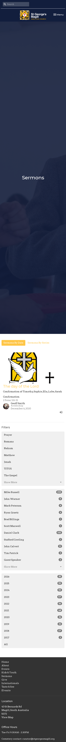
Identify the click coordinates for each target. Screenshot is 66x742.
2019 (32, 624)
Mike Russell (32, 492)
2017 (32, 637)
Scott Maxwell (32, 526)
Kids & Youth (9, 672)
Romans (9, 441)
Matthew (9, 455)
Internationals (10, 683)
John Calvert (32, 546)
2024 (32, 590)
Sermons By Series (38, 342)
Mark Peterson (32, 505)
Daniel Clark (32, 532)
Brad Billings (32, 519)
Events (5, 669)
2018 (32, 631)
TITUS (8, 468)
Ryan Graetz (32, 512)
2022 (32, 603)
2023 (32, 597)
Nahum (8, 448)
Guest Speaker (32, 560)
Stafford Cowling (32, 539)
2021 (32, 610)
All (6, 644)
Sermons (7, 676)
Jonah (7, 462)
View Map (7, 717)
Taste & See (8, 686)
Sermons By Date (13, 342)
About (5, 665)
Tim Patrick (32, 553)
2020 (32, 617)
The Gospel (10, 475)
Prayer (8, 435)
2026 (32, 576)
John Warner (32, 499)
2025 (32, 583)
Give (4, 679)
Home (5, 662)
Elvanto (6, 690)
